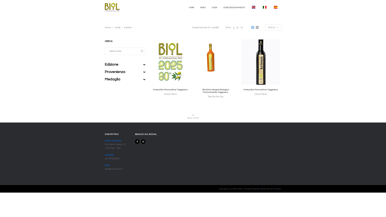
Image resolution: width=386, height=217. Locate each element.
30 (241, 27)
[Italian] (264, 7)
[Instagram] (143, 141)
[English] (253, 7)
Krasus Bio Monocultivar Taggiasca (170, 90)
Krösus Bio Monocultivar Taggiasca (261, 90)
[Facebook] (137, 141)
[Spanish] (276, 7)
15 (237, 27)
